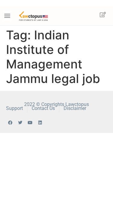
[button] (7, 16)
